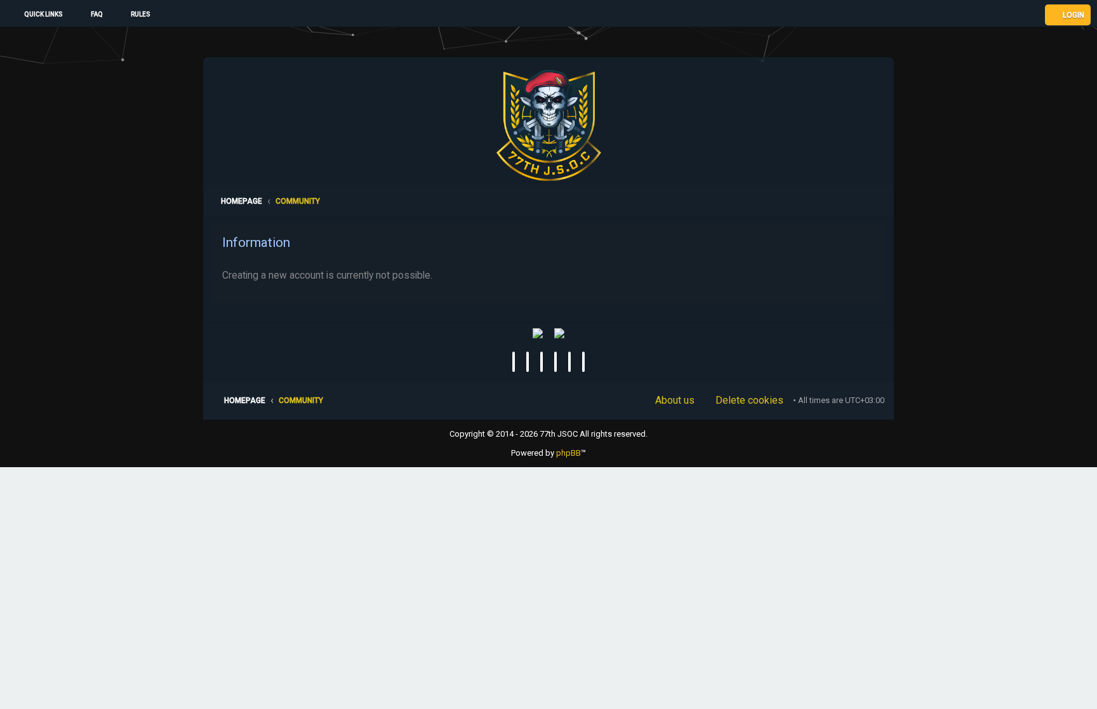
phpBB (568, 453)
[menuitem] (91, 14)
